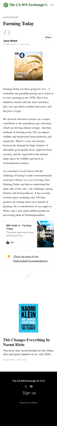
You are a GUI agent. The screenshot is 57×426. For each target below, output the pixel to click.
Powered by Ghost (28, 402)
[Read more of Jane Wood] (7, 33)
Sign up (29, 393)
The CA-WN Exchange (24, 380)
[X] (26, 386)
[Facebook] (31, 386)
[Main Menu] (52, 5)
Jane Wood (10, 40)
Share (48, 37)
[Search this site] (46, 4)
